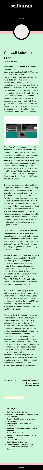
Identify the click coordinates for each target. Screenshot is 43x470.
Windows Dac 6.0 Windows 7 (23, 365)
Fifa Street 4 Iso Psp (14, 440)
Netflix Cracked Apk (14, 426)
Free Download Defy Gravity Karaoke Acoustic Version (30, 383)
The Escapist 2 (12, 421)
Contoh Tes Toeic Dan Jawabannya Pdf (21, 435)
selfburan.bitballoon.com (14, 67)
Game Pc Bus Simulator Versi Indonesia (21, 419)
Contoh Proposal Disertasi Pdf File (20, 444)
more (12, 176)
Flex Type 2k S (10, 380)
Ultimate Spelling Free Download (19, 423)
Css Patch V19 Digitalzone (16, 433)
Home (21, 18)
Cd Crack (10, 437)
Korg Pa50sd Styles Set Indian (18, 412)
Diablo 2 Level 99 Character (17, 442)
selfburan (21, 6)
